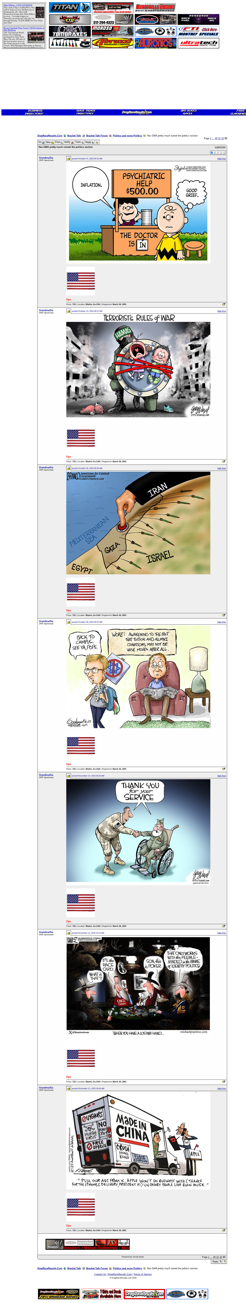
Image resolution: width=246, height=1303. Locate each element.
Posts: (71, 304)
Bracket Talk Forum (97, 135)
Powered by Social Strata (133, 1257)
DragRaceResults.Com (49, 135)
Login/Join (220, 147)
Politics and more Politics (127, 135)
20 (216, 138)
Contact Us (100, 1274)
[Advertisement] (15, 130)
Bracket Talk (74, 135)
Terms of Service (143, 1274)
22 (222, 138)
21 (219, 138)
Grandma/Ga (46, 157)
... (213, 138)
